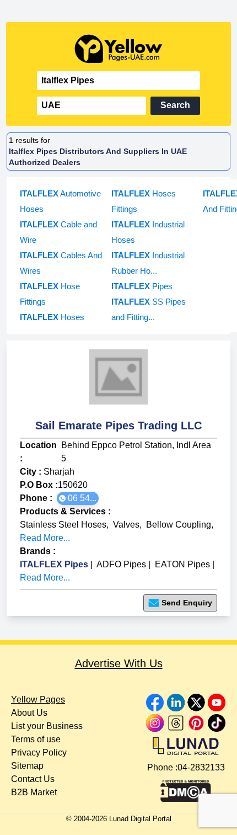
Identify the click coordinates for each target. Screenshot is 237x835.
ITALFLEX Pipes (54, 564)
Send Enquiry (186, 602)
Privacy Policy (39, 752)
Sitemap (27, 765)
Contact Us (33, 779)
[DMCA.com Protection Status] (185, 788)
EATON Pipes (182, 564)
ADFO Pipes (121, 564)
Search (175, 105)
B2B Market (34, 792)
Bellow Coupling (178, 524)
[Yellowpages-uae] (118, 49)
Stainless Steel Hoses (63, 524)
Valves (126, 524)
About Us (29, 712)
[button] (78, 498)
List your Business (47, 726)
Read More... (45, 538)
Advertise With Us (119, 663)
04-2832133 (201, 767)
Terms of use (36, 739)
